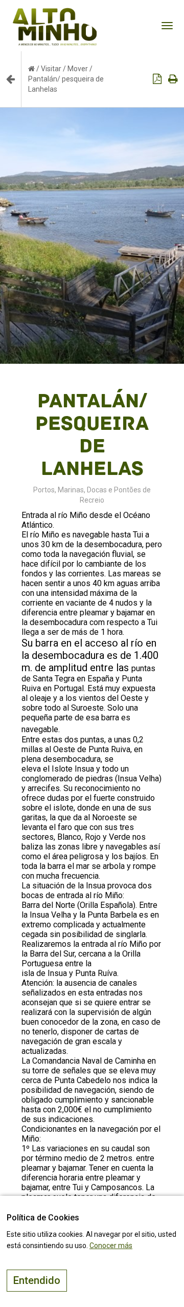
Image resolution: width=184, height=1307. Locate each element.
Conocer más (110, 1245)
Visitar (51, 69)
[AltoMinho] (55, 13)
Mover (77, 69)
